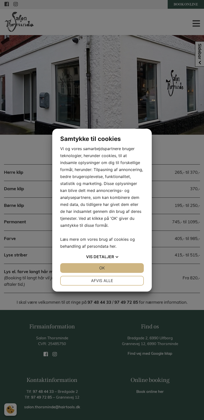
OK (102, 267)
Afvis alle (102, 280)
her (112, 246)
